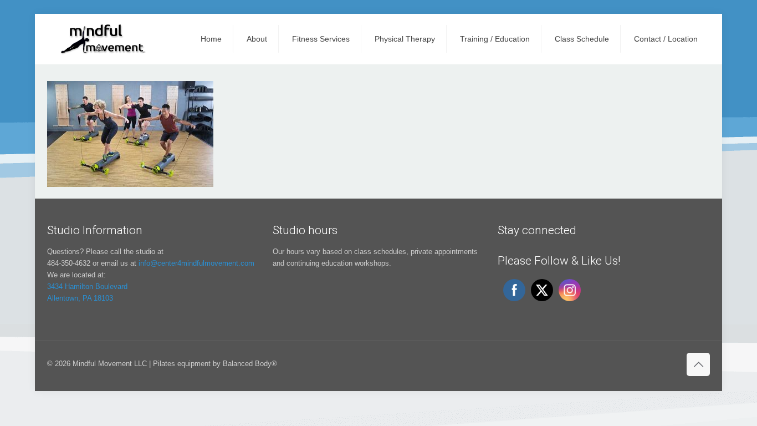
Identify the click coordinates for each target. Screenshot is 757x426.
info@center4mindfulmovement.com (196, 263)
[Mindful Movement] (102, 39)
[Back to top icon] (698, 364)
